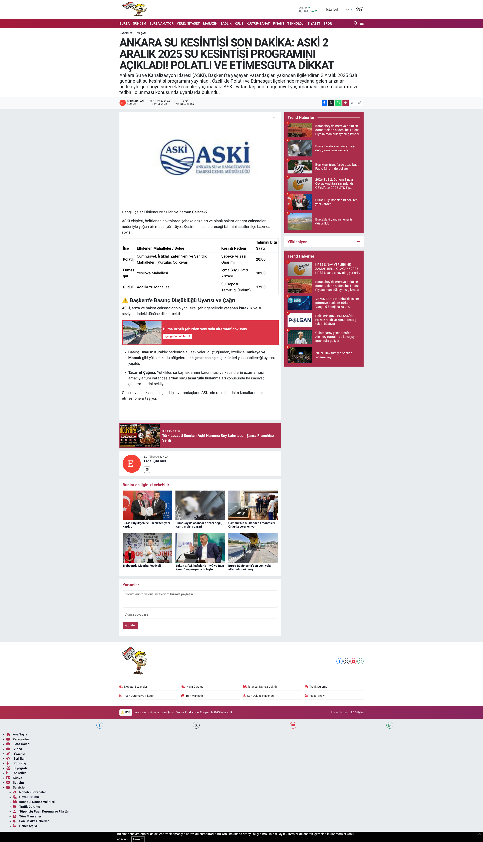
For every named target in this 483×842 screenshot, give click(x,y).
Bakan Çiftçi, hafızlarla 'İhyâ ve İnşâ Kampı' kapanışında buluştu (199, 567)
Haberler (126, 33)
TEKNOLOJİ (296, 23)
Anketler (19, 773)
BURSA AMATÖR (161, 23)
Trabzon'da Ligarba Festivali (142, 565)
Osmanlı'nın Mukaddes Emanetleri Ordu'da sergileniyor (251, 524)
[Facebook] (339, 661)
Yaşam (141, 33)
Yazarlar (19, 753)
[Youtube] (353, 661)
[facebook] (99, 725)
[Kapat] (480, 834)
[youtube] (293, 725)
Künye (17, 778)
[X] (346, 661)
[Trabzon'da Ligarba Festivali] (147, 548)
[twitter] (196, 725)
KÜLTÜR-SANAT (258, 23)
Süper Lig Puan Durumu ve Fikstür (44, 811)
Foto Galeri (21, 744)
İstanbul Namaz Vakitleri (263, 686)
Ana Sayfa (20, 734)
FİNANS (278, 23)
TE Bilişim (357, 712)
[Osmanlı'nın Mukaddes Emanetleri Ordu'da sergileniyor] (253, 505)
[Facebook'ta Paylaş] (324, 103)
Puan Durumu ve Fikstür (139, 695)
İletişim (18, 782)
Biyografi (20, 768)
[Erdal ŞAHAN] (132, 463)
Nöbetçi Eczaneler (135, 686)
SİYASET (314, 23)
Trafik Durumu (318, 686)
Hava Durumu (194, 686)
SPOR (328, 23)
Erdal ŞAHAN (155, 461)
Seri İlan (19, 758)
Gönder (130, 625)
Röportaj (19, 763)
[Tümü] (358, 242)
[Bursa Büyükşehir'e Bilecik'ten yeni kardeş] (147, 505)
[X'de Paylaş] (331, 103)
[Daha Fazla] (345, 103)
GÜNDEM (139, 23)
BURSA (124, 23)
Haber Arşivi (317, 695)
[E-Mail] (147, 470)
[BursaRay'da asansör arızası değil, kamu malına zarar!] (200, 505)
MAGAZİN (210, 23)
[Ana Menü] (361, 23)
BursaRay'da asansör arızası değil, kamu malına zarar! (198, 524)
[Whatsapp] (360, 661)
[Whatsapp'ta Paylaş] (338, 103)
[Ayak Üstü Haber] (133, 9)
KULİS (239, 23)
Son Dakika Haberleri (260, 695)
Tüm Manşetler (195, 695)
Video (17, 749)
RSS (127, 712)
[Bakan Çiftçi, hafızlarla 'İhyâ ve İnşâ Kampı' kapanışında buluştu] (200, 548)
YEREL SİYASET (188, 23)
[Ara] (356, 23)
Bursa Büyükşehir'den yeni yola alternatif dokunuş (249, 567)
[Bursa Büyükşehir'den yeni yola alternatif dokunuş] (253, 548)
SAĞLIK (226, 23)
